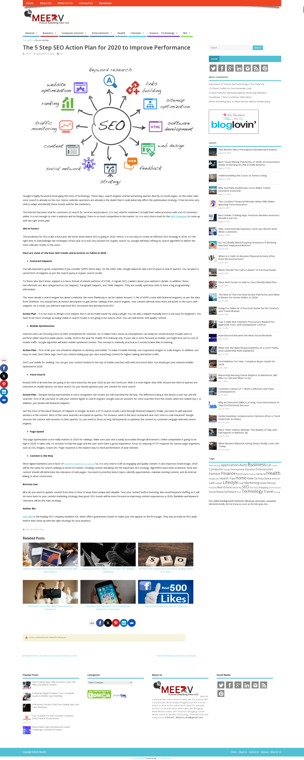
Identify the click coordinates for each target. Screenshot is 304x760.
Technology (252, 491)
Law (212, 483)
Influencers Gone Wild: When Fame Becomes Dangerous (50, 608)
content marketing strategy (79, 463)
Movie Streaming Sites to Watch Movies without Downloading (239, 101)
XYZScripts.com (164, 758)
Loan (241, 482)
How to (252, 478)
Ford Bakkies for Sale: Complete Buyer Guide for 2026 (246, 363)
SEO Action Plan (37, 529)
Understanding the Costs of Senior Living (242, 175)
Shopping (263, 487)
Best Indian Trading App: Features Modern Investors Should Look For (248, 217)
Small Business (275, 488)
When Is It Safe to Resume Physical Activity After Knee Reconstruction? (246, 257)
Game (246, 473)
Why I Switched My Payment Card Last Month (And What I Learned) (247, 230)
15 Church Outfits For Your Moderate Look (230, 88)
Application (230, 465)
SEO (185, 33)
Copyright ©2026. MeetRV (34, 752)
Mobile (263, 482)
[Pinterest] (116, 623)
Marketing (251, 483)
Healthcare (214, 478)
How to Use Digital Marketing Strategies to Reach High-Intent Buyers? (50, 570)
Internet (276, 478)
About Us (45, 3)
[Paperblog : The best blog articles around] (119, 698)
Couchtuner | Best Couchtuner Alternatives (230, 97)
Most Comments (218, 77)
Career (275, 465)
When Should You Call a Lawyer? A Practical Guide (247, 269)
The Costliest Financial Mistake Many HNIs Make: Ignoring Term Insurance (246, 203)
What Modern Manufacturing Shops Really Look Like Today (248, 445)
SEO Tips (254, 487)
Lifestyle (136, 33)
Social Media (216, 492)
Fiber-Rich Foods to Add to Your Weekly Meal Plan (247, 282)
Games (252, 474)
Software (230, 492)
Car (268, 465)
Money (271, 483)
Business (48, 33)
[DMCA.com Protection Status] (99, 698)
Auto (243, 464)
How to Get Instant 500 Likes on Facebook (166, 606)
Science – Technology (161, 33)
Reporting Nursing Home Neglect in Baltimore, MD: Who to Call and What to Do (248, 377)
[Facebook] (100, 623)
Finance (228, 473)
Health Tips (227, 478)
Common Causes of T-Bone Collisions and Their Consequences (246, 390)
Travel (268, 491)
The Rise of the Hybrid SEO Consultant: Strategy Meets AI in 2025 (166, 570)
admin (28, 53)
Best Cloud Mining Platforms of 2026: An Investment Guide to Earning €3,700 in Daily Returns (249, 163)
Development (237, 469)
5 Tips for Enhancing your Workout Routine (175, 655)
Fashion (215, 474)
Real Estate (224, 487)
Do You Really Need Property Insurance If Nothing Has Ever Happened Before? (247, 244)
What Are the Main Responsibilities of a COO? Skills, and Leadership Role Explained (248, 349)
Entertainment (100, 33)
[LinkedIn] (124, 623)
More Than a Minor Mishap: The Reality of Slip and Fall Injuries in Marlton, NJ (247, 431)
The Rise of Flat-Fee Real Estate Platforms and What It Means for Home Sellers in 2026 (249, 296)
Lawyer (218, 482)
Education (250, 469)
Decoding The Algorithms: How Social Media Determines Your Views (108, 608)
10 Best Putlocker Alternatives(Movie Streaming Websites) (237, 92)
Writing (277, 492)
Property (213, 487)
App (218, 465)
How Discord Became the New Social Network (245, 335)
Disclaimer (105, 3)
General (29, 33)
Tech (239, 492)
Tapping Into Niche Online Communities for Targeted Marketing (108, 570)
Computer (216, 469)
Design (227, 469)
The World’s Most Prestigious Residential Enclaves (247, 149)
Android (212, 465)
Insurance (264, 478)
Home (29, 3)
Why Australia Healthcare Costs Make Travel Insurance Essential (244, 189)
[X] (108, 623)
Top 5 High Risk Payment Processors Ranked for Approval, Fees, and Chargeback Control (246, 323)
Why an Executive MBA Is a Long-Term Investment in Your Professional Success (248, 404)
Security (237, 487)
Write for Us (65, 3)
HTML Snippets (139, 758)
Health (121, 33)
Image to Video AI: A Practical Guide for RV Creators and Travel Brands (248, 310)
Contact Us (86, 3)
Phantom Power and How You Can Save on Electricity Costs (50, 655)
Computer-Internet (73, 33)
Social (214, 58)
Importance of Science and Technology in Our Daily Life (236, 84)
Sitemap (264, 752)
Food (239, 474)
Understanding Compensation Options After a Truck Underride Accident (249, 417)
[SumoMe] (132, 623)
